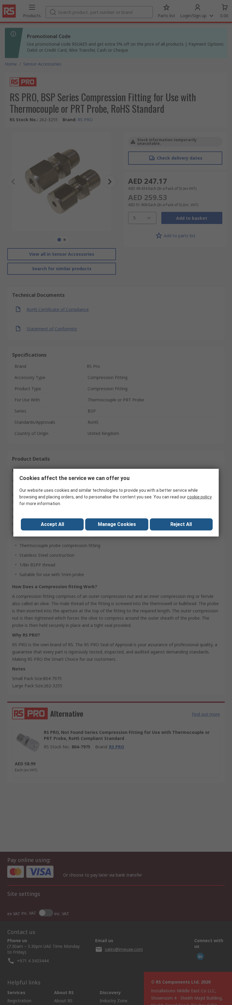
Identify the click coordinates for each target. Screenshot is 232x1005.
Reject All (181, 524)
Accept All (52, 524)
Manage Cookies (117, 524)
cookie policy (199, 496)
